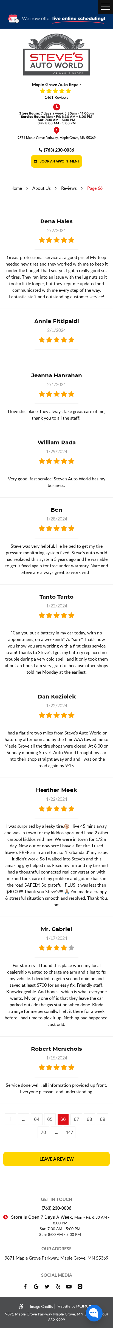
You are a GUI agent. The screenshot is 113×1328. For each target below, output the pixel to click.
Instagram (79, 1286)
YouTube (68, 1286)
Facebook (24, 1286)
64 (36, 1119)
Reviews (69, 188)
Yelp (57, 1286)
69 (102, 1119)
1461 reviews (56, 97)
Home (16, 188)
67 (76, 1119)
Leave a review (56, 1159)
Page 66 (95, 188)
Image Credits (42, 1306)
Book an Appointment (59, 161)
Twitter (46, 1286)
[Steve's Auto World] (56, 54)
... (23, 1119)
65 (50, 1119)
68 (89, 1119)
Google (35, 1286)
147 (69, 1132)
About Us (41, 188)
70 (43, 1132)
